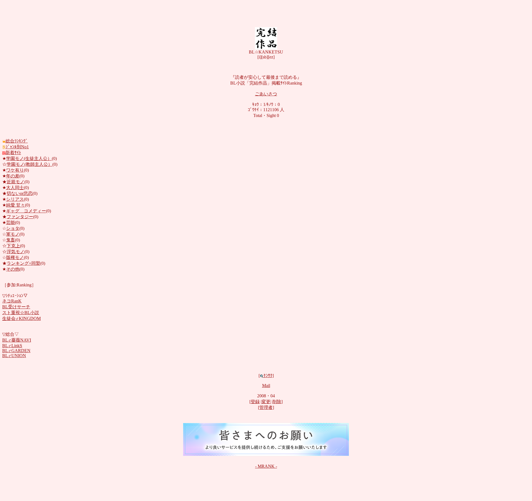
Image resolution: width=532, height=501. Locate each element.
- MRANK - (266, 466)
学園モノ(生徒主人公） (29, 158)
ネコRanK (12, 301)
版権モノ (15, 257)
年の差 (12, 176)
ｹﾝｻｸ (268, 375)
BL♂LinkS (12, 345)
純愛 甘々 (15, 205)
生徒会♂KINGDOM (21, 318)
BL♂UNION (14, 355)
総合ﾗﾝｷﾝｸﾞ (17, 141)
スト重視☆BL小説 (20, 312)
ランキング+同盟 (23, 263)
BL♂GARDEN (16, 350)
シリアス (15, 199)
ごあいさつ (266, 93)
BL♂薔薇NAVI (16, 340)
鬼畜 (10, 240)
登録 (255, 401)
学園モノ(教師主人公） (29, 164)
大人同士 (15, 187)
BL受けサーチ (16, 306)
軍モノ (12, 234)
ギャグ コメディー (26, 210)
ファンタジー (20, 216)
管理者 (266, 407)
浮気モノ (15, 251)
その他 (12, 269)
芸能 (10, 222)
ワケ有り (15, 170)
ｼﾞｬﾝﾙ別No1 (17, 146)
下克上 (13, 245)
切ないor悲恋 (19, 193)
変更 (266, 401)
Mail (266, 385)
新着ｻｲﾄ (13, 152)
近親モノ (15, 181)
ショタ (12, 228)
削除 (276, 401)
